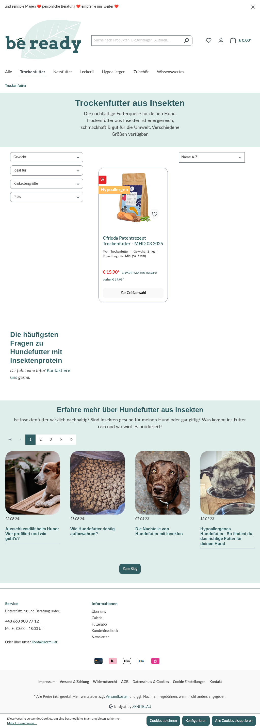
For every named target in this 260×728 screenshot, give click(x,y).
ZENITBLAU (141, 706)
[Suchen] (186, 40)
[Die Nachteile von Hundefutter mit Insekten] (162, 483)
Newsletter (100, 637)
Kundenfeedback (105, 631)
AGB (124, 682)
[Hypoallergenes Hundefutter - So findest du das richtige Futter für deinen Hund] (227, 483)
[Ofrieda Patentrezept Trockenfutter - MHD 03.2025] (133, 197)
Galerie (97, 618)
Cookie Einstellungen (189, 682)
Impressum (47, 682)
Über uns (99, 612)
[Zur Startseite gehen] (43, 39)
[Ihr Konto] (221, 40)
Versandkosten (117, 697)
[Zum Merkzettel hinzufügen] (154, 214)
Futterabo (99, 624)
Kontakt (215, 682)
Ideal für (19, 170)
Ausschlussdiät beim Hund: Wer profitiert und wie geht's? (32, 534)
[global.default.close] (253, 6)
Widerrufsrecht (105, 682)
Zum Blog (130, 569)
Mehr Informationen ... (22, 723)
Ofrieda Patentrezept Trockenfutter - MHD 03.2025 (133, 241)
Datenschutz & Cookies (151, 682)
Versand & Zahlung (74, 682)
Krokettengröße (25, 183)
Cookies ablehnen (163, 721)
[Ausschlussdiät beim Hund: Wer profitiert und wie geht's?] (32, 483)
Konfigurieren (196, 721)
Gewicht (19, 157)
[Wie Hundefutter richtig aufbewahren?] (97, 483)
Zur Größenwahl (133, 293)
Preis (17, 197)
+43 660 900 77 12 (22, 621)
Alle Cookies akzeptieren (234, 721)
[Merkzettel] (209, 40)
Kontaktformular (44, 642)
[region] (130, 6)
